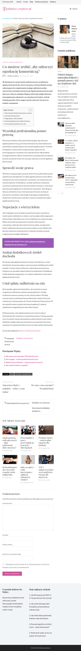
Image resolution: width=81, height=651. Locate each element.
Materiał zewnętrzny (16, 62)
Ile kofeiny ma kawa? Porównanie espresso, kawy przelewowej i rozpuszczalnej (72, 162)
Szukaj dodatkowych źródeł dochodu (17, 121)
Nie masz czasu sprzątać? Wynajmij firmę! (22, 356)
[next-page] (62, 193)
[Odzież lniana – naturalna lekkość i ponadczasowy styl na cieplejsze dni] (68, 62)
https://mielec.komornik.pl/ (30, 331)
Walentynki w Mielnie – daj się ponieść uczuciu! (24, 362)
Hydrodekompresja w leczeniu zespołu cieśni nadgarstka (9, 471)
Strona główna (6, 18)
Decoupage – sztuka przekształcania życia (22, 359)
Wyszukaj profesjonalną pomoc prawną (18, 113)
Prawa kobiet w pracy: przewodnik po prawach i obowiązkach (27, 442)
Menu (75, 9)
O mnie (25, 2)
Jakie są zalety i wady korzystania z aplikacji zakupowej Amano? (27, 473)
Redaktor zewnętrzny (13, 76)
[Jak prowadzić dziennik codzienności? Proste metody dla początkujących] (61, 123)
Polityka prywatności (41, 2)
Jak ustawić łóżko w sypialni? (17, 365)
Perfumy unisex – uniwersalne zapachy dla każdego (46, 441)
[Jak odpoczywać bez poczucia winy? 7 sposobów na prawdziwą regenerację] (61, 175)
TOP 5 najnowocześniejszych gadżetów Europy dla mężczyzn (46, 472)
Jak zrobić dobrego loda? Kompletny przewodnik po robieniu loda (39, 607)
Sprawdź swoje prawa (12, 116)
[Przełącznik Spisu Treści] (29, 110)
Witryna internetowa (11, 554)
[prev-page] (59, 193)
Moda (59, 71)
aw (12, 374)
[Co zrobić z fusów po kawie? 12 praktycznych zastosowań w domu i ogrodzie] (61, 141)
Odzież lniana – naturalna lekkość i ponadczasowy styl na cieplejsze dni (68, 79)
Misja (31, 2)
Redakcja (53, 2)
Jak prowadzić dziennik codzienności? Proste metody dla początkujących (71, 128)
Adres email (8, 544)
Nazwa (5, 535)
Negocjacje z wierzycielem (14, 118)
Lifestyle (5, 62)
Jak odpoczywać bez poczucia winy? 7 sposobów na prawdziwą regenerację (71, 180)
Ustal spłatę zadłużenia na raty (15, 124)
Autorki (18, 2)
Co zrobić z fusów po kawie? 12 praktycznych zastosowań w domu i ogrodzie (71, 145)
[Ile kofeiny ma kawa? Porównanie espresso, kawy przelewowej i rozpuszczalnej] (61, 158)
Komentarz (7, 503)
